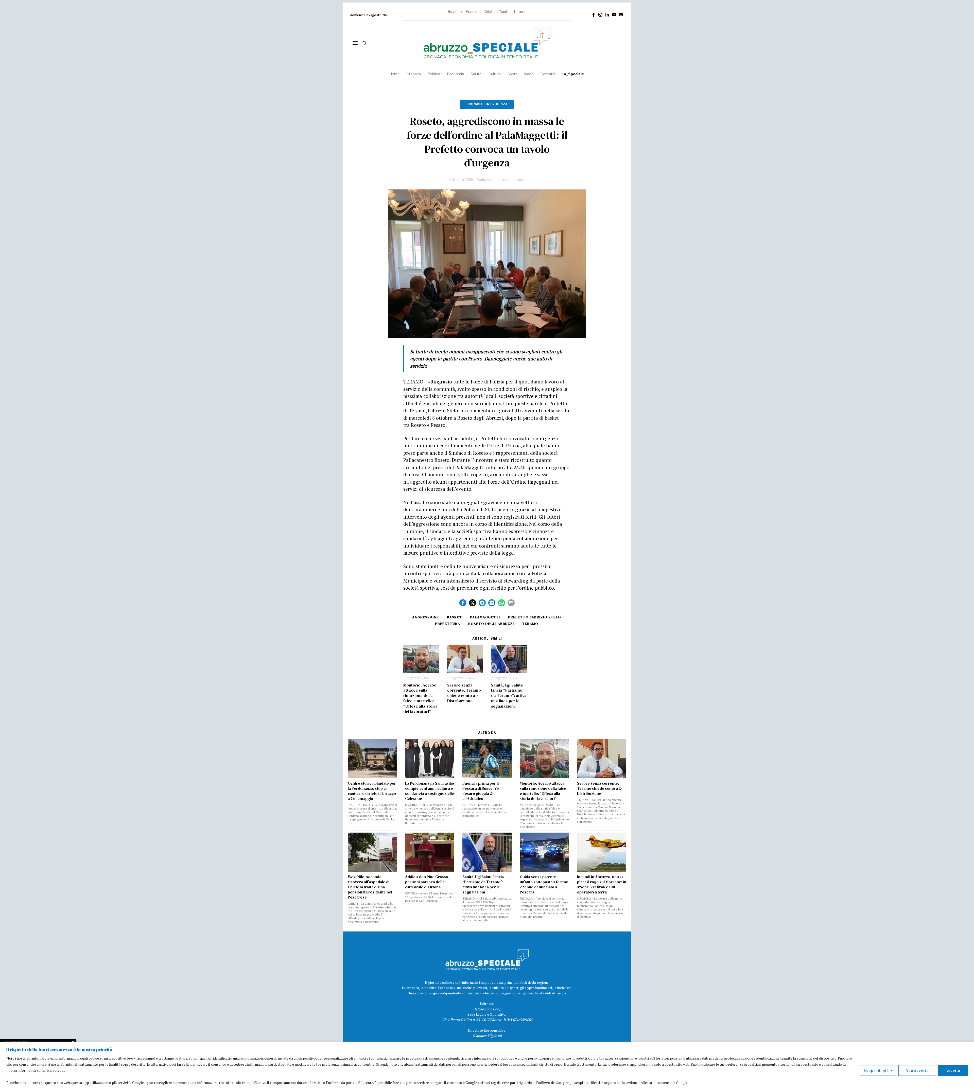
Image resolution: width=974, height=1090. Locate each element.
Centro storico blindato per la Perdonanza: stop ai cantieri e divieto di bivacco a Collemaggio (372, 791)
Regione (454, 11)
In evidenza (497, 104)
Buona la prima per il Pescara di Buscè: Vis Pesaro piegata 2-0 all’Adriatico (481, 791)
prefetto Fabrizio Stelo (534, 617)
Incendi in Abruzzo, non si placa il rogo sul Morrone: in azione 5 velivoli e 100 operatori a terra (601, 884)
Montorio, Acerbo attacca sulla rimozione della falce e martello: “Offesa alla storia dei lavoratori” (420, 698)
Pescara (472, 11)
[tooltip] (593, 15)
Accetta (953, 1070)
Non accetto (917, 1070)
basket (454, 617)
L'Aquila (503, 11)
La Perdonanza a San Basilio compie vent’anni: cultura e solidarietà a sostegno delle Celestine (429, 791)
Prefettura (447, 623)
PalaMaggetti (485, 617)
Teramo (520, 11)
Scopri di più (876, 1070)
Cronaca (474, 104)
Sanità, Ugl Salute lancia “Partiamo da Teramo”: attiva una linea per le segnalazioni (509, 695)
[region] (487, 1066)
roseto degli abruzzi (491, 623)
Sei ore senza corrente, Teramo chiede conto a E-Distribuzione (464, 693)
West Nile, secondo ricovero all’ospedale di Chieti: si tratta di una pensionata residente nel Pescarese (370, 887)
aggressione (425, 617)
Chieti (488, 11)
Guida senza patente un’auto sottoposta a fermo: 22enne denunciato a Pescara (544, 884)
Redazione (485, 180)
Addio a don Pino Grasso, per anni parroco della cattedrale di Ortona (427, 882)
